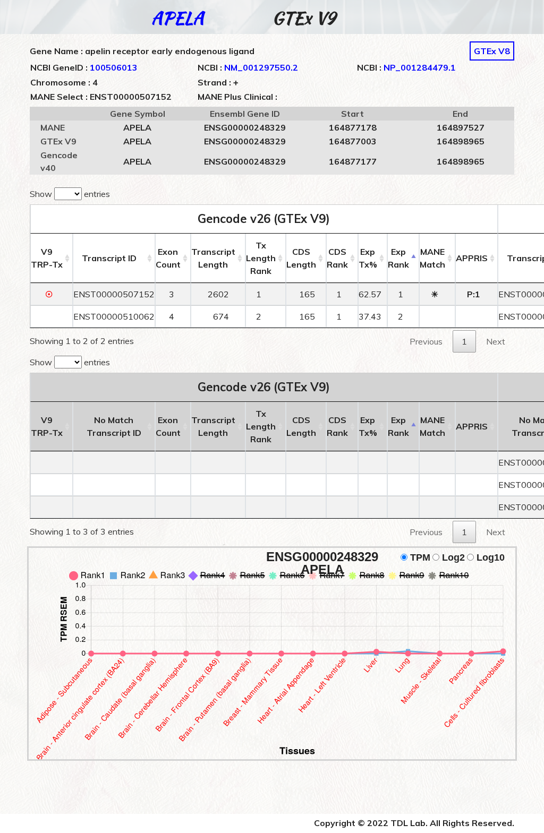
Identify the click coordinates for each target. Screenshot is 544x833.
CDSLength (301, 258)
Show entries (70, 193)
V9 (47, 258)
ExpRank (398, 258)
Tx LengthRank (261, 258)
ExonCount (168, 258)
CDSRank (337, 258)
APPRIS (472, 258)
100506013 (114, 67)
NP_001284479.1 (420, 67)
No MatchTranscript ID (114, 426)
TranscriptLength (213, 258)
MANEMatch (432, 258)
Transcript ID (109, 258)
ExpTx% (368, 258)
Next (495, 341)
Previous (426, 341)
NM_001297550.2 (261, 67)
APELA (177, 17)
